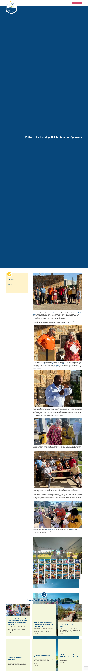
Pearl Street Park (57, 365)
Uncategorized (11, 281)
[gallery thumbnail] (36, 561)
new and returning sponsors (52, 312)
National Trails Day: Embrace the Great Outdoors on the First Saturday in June (44, 624)
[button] (57, 555)
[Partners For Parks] (19, 3)
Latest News (61, 2)
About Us (49, 2)
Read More (10, 632)
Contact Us (67, 2)
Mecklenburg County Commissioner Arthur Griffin (54, 363)
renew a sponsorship (50, 529)
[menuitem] (49, 3)
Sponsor (55, 2)
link (71, 529)
